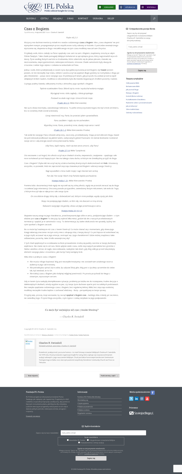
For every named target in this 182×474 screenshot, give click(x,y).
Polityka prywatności (85, 407)
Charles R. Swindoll (57, 32)
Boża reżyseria (32, 376)
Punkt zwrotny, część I (109, 376)
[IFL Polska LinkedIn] (136, 399)
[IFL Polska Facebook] (153, 393)
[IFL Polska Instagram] (142, 399)
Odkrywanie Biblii (132, 83)
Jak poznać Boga (132, 89)
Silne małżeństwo (132, 109)
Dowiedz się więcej (33, 416)
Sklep (110, 18)
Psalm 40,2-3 (63, 103)
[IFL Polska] (49, 7)
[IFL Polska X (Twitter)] (131, 399)
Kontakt (83, 18)
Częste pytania (83, 403)
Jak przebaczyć (131, 106)
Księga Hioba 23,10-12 (72, 210)
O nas (70, 18)
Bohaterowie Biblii (133, 86)
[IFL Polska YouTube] (147, 399)
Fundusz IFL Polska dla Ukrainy (89, 397)
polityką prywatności (134, 63)
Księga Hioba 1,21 (60, 180)
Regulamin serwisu (85, 413)
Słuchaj (31, 18)
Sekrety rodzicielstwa (134, 112)
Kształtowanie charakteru (135, 99)
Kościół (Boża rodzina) (134, 96)
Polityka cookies (84, 410)
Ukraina (98, 18)
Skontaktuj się (83, 400)
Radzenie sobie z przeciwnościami (139, 103)
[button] (154, 18)
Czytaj (44, 18)
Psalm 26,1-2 (60, 130)
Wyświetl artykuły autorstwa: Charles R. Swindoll (57, 346)
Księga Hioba (73, 335)
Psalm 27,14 (64, 150)
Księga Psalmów (83, 335)
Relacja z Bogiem (47, 335)
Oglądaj (58, 18)
